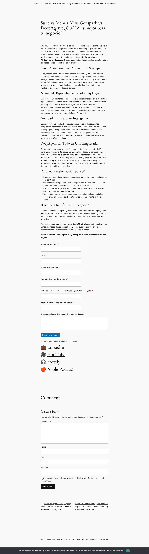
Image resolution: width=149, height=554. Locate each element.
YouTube (56, 355)
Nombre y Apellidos (50, 244)
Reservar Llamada (50, 335)
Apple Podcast (60, 369)
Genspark (48, 60)
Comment (46, 422)
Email (44, 256)
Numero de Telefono (50, 267)
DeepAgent (60, 60)
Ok (128, 550)
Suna (87, 57)
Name (44, 447)
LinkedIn (55, 347)
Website (44, 468)
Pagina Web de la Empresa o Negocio (57, 302)
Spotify (53, 362)
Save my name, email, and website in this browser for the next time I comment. (73, 479)
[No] (146, 551)
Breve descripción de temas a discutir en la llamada (63, 314)
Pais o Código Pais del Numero (54, 279)
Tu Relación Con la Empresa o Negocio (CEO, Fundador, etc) (67, 291)
